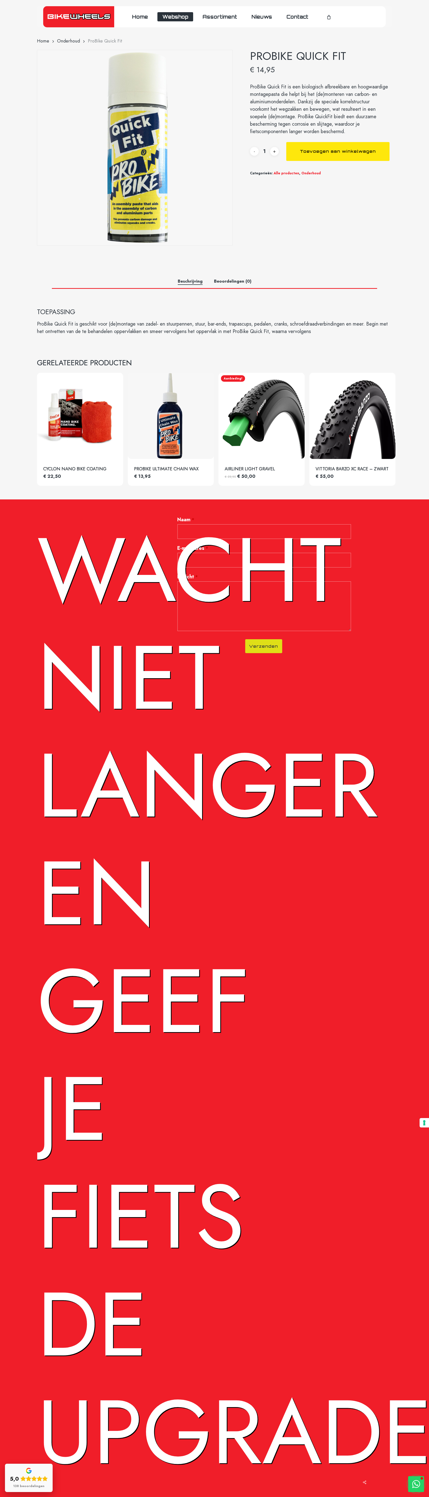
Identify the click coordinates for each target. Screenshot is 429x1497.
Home (43, 40)
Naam (185, 519)
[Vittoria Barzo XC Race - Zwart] (352, 416)
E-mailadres (192, 548)
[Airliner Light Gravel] (261, 416)
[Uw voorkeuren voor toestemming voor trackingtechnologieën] (424, 1122)
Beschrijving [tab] (190, 281)
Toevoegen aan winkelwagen (338, 151)
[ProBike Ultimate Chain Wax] (171, 416)
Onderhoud (68, 40)
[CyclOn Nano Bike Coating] (80, 416)
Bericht (187, 576)
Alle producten (286, 173)
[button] (416, 1484)
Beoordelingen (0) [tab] (232, 281)
